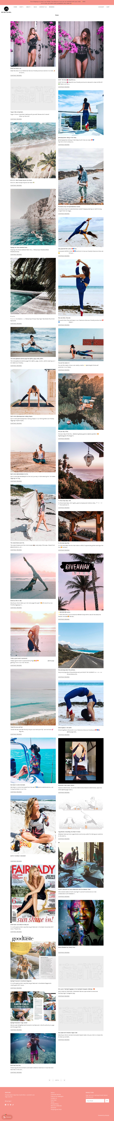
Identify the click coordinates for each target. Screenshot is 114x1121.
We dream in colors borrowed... (18, 785)
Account (101, 7)
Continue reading (16, 75)
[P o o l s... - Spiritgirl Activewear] (33, 286)
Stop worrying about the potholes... (67, 670)
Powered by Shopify (103, 1115)
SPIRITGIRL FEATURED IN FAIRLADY (19, 924)
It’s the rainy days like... (64, 543)
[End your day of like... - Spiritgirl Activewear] (81, 401)
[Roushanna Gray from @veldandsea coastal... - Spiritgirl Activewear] (81, 176)
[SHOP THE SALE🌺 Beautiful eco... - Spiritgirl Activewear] (81, 49)
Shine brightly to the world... (65, 727)
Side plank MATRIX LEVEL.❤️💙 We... (67, 249)
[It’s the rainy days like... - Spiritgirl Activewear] (81, 526)
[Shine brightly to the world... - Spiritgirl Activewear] (81, 703)
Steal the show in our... (16, 68)
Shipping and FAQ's (56, 1109)
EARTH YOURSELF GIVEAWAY (18, 856)
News (57, 15)
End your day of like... (63, 431)
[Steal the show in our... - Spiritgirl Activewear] (33, 44)
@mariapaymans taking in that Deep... (67, 137)
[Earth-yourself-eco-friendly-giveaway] (33, 824)
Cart (108, 7)
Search (53, 1092)
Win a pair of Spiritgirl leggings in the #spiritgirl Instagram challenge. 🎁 (76, 989)
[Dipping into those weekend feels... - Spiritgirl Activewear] (33, 217)
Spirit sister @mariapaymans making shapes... (21, 416)
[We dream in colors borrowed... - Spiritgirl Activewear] (33, 760)
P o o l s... (13, 316)
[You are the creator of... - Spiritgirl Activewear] (81, 344)
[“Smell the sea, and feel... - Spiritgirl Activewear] (33, 697)
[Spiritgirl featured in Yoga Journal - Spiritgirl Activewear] (33, 1006)
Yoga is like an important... (17, 112)
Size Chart (53, 1100)
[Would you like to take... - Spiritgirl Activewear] (33, 576)
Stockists (53, 1107)
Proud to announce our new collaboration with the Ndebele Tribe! (74, 889)
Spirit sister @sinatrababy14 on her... (19, 474)
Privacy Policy (54, 1104)
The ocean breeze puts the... (17, 543)
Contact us (54, 1098)
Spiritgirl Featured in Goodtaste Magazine (20, 981)
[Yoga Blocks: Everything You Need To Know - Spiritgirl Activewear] (81, 813)
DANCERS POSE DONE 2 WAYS (66, 785)
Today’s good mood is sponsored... (19, 658)
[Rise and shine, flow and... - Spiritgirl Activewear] (81, 287)
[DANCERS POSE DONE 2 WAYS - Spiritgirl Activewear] (81, 761)
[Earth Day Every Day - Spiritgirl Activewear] (33, 1048)
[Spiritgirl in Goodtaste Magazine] (33, 957)
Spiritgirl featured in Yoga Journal (18, 1023)
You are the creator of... (64, 363)
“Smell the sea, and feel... (16, 727)
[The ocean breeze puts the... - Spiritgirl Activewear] (33, 513)
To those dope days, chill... (65, 500)
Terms (52, 1102)
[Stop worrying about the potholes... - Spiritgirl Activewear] (81, 645)
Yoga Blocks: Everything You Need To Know (69, 832)
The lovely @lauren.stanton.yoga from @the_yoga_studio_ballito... (27, 358)
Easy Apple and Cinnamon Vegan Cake (67, 1032)
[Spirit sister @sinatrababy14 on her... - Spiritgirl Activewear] (33, 449)
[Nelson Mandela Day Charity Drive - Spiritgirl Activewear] (81, 923)
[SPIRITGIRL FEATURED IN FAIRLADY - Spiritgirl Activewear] (33, 894)
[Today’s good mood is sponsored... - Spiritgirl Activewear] (33, 634)
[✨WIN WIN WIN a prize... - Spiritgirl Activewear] (81, 582)
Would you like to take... (16, 600)
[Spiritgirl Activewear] (6, 10)
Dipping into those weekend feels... (19, 247)
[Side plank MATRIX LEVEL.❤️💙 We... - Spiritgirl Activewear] (81, 232)
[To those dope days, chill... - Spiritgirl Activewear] (81, 470)
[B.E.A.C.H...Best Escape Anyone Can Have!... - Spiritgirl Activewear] (33, 150)
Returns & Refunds (56, 1105)
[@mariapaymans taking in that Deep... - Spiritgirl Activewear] (81, 113)
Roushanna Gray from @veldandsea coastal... (69, 206)
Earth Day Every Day (15, 1065)
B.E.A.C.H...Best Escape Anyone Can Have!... (21, 180)
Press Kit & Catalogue (57, 1096)
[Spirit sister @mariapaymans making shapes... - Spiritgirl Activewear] (33, 392)
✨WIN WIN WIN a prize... (64, 612)
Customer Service (56, 1094)
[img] (5, 1104)
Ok (107, 1100)
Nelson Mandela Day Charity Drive (66, 947)
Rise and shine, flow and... (64, 318)
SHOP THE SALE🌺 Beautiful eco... (67, 80)
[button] (49, 1080)
